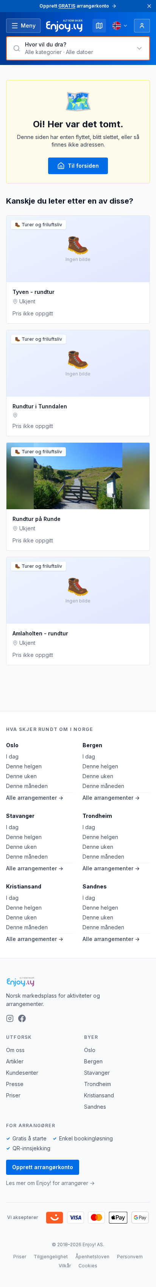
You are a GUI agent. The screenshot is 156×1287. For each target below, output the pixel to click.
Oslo (12, 745)
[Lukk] (149, 6)
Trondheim (97, 816)
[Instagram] (10, 1018)
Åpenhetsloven (92, 1256)
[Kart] (99, 25)
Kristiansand (23, 886)
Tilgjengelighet (51, 1256)
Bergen (92, 745)
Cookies (87, 1265)
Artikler (14, 1061)
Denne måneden (27, 786)
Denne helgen (24, 766)
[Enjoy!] (78, 981)
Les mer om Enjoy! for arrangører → (50, 1183)
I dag (12, 756)
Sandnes (95, 886)
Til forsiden (83, 165)
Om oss (15, 1050)
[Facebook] (22, 1018)
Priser (13, 1095)
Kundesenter (22, 1072)
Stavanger (20, 816)
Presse (14, 1084)
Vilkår (65, 1265)
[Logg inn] (142, 25)
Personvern (130, 1256)
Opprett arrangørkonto (42, 1167)
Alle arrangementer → (34, 797)
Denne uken (21, 776)
